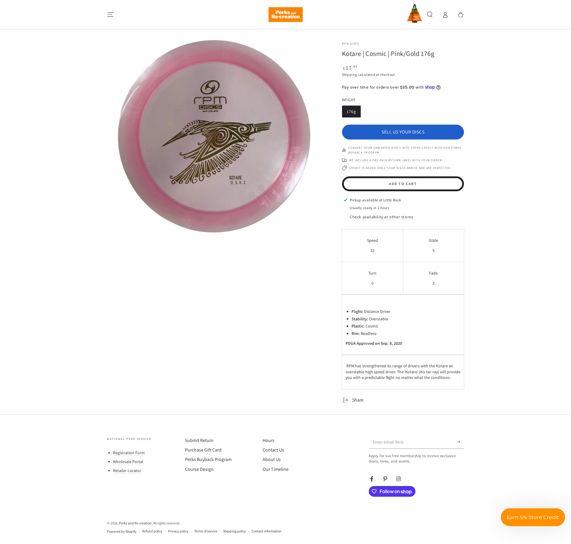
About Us (272, 459)
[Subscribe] (460, 442)
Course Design (199, 469)
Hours (268, 440)
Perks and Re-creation (135, 523)
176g (353, 113)
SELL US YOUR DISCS (403, 132)
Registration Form (129, 452)
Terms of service (205, 531)
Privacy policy (178, 531)
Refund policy (152, 531)
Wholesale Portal (128, 461)
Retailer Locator (127, 470)
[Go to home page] (286, 14)
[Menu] (110, 14)
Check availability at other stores (381, 217)
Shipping (349, 74)
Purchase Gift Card (203, 450)
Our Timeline (275, 469)
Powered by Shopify (122, 531)
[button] (429, 14)
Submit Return (199, 440)
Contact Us (273, 450)
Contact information (266, 531)
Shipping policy (234, 531)
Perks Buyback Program (208, 459)
